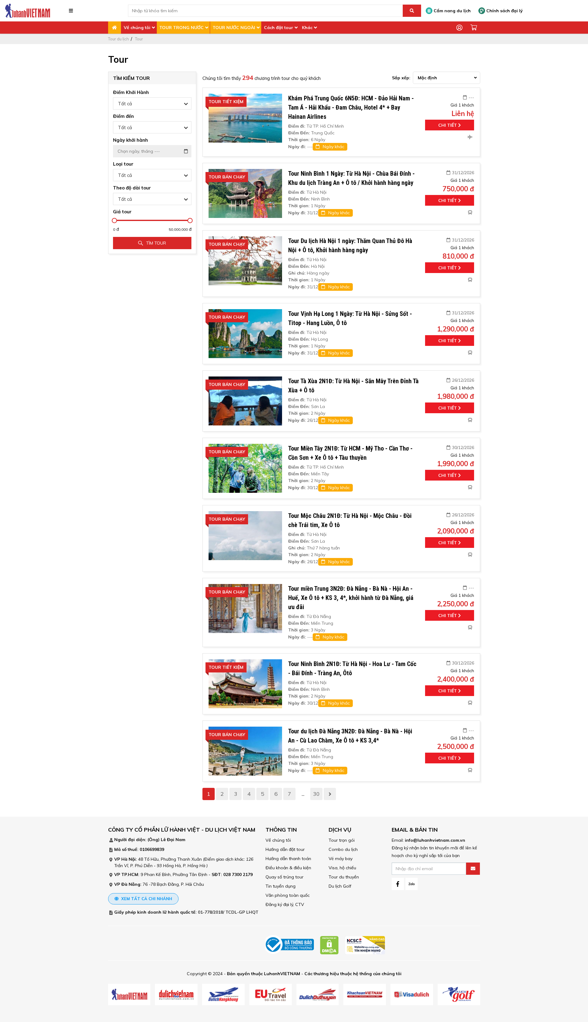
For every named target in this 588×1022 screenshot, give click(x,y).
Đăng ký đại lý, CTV (285, 904)
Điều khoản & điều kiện (288, 867)
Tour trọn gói (342, 840)
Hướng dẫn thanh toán (288, 858)
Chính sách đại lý (504, 10)
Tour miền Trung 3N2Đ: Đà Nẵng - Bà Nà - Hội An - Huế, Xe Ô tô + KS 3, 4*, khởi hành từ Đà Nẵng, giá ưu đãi (350, 598)
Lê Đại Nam (173, 839)
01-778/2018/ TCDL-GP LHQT (228, 912)
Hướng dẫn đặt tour (285, 849)
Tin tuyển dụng (281, 886)
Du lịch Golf (340, 886)
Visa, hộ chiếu (342, 867)
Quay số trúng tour (284, 877)
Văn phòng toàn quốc (288, 895)
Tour (139, 38)
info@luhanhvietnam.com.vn (435, 840)
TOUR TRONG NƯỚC (181, 27)
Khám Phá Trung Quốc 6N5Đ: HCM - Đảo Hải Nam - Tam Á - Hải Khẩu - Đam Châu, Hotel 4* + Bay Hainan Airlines (351, 107)
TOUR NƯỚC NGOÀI (234, 27)
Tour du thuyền (344, 877)
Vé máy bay (340, 858)
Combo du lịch (343, 849)
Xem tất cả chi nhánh (146, 898)
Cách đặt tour (278, 27)
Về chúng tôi (137, 27)
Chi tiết (448, 125)
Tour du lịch (118, 38)
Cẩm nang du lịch (451, 10)
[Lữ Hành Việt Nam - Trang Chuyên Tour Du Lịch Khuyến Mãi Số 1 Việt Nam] (28, 10)
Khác (307, 27)
